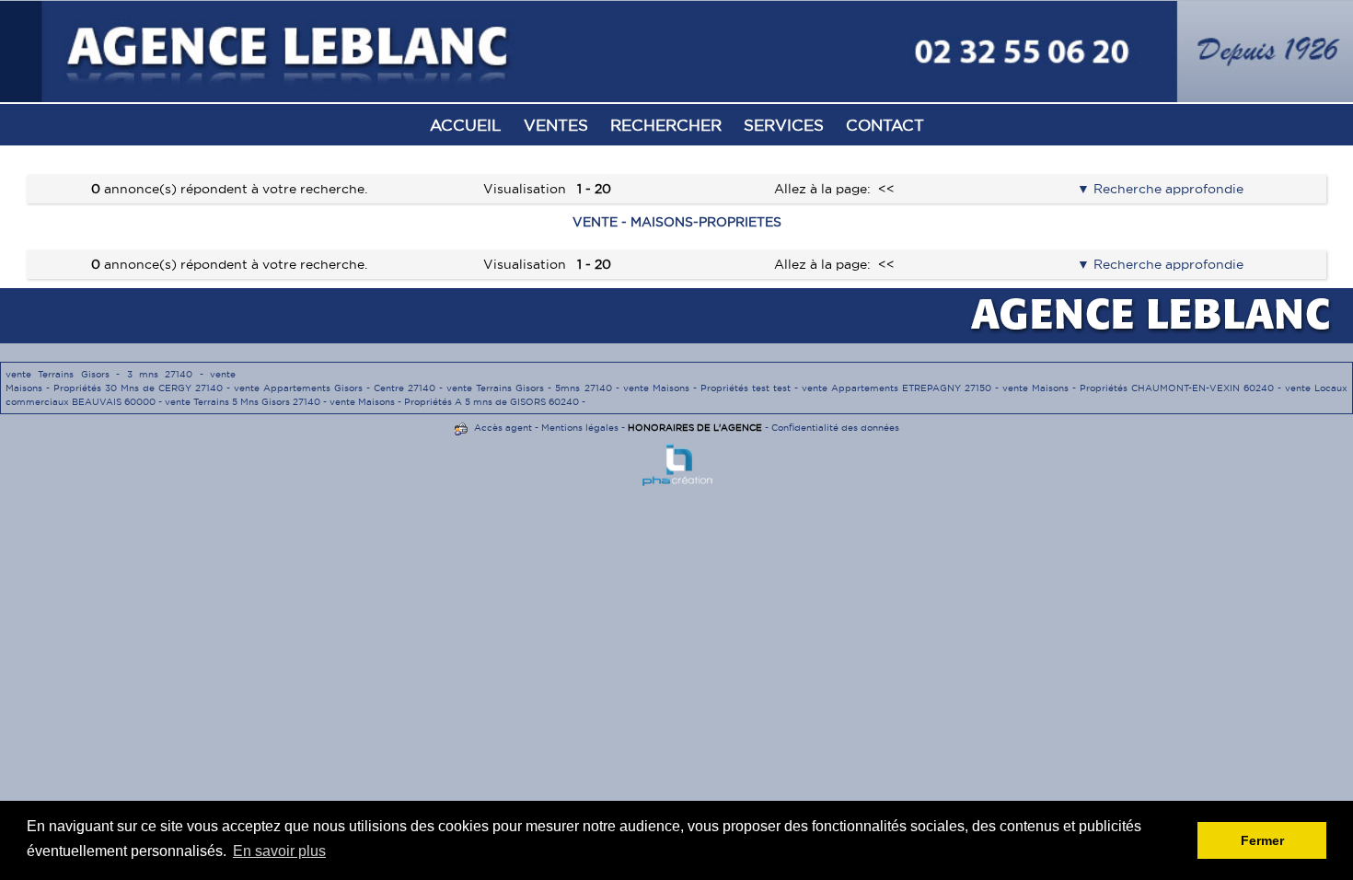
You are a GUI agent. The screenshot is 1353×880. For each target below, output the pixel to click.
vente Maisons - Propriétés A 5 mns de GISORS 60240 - (457, 402)
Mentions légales (580, 428)
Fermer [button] (1262, 840)
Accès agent (503, 428)
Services (784, 124)
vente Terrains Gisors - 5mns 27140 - (534, 388)
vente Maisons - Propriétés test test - (712, 388)
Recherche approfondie (1166, 188)
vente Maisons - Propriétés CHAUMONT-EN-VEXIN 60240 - (1143, 388)
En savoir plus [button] (279, 851)
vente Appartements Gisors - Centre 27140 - (340, 388)
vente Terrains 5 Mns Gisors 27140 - (247, 402)
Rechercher (666, 124)
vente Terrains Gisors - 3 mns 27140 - (108, 374)
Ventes (556, 124)
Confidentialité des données (835, 428)
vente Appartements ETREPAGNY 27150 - (902, 388)
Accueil (466, 124)
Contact (885, 124)
